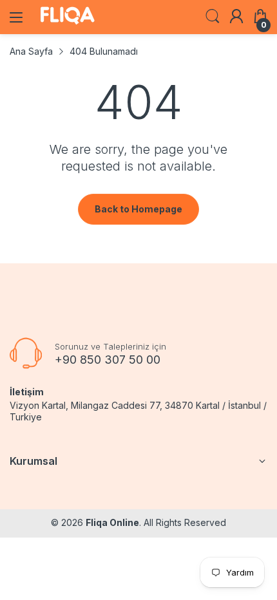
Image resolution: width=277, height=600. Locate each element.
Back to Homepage (138, 208)
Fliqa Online (112, 522)
